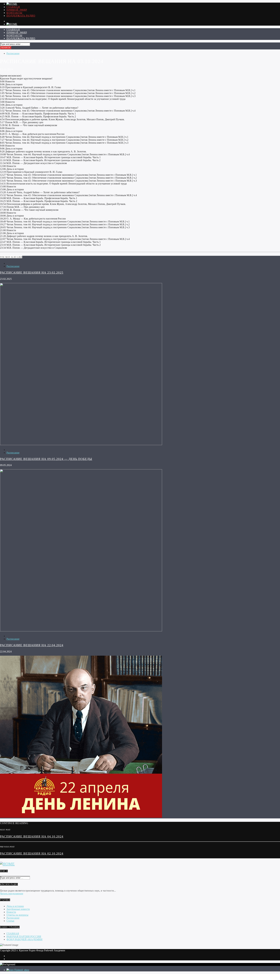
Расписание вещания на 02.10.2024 (31, 853)
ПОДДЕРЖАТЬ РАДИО (20, 15)
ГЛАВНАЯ (13, 7)
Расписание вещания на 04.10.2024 (31, 836)
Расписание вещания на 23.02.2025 (31, 272)
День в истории (15, 906)
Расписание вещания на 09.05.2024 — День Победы (46, 459)
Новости (11, 912)
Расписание (12, 53)
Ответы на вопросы (17, 915)
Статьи (10, 920)
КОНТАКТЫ (14, 12)
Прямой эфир (16, 9)
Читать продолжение (11, 893)
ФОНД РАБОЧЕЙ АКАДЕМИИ (24, 939)
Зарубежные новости (18, 909)
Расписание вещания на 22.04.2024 (31, 645)
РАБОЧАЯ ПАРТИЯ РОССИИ (23, 936)
